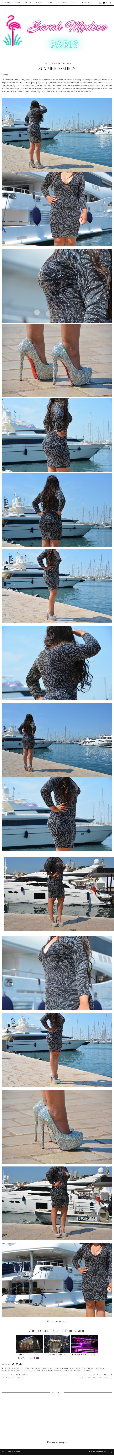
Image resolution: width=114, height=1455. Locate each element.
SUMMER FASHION (57, 68)
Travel (39, 3)
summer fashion (53, 1370)
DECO (74, 3)
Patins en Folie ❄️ (84, 1354)
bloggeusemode (33, 1369)
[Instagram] (100, 2)
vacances (87, 1370)
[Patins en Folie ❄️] (84, 1344)
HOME (7, 3)
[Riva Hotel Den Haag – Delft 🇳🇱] (29, 1344)
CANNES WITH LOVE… (15, 1376)
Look (17, 3)
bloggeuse (19, 1369)
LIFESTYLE (62, 3)
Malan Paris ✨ (56, 1354)
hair (83, 1369)
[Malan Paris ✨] (57, 1344)
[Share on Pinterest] (20, 1364)
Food (50, 3)
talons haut (76, 1370)
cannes (45, 1369)
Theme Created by (100, 1452)
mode (102, 1369)
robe (25, 1370)
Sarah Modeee (15, 1452)
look (96, 1369)
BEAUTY (85, 3)
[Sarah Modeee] (57, 33)
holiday (89, 1369)
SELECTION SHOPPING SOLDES (96, 1376)
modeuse (6, 1370)
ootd (19, 1370)
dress (52, 1369)
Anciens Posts (64, 63)
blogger (9, 1369)
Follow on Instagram (58, 1442)
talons (65, 1370)
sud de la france (37, 1370)
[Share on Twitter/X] (17, 1364)
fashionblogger (72, 1369)
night (13, 1370)
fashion (59, 1369)
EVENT (28, 3)
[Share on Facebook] (13, 1364)
